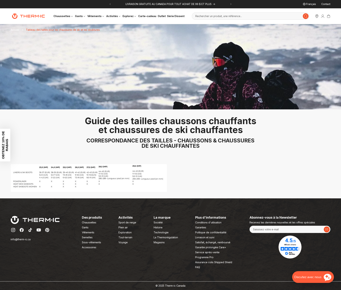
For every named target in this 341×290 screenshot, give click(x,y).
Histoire (158, 227)
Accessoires (89, 247)
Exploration (125, 232)
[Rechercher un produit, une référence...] (305, 16)
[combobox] (250, 16)
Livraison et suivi (204, 237)
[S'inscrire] (327, 229)
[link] (322, 16)
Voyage (123, 242)
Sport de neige (127, 222)
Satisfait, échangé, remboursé (212, 242)
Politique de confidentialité (210, 232)
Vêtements (88, 232)
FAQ (197, 267)
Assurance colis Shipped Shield (213, 262)
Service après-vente (207, 252)
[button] (63, 16)
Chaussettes (89, 222)
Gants (85, 227)
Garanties (200, 227)
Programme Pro (204, 257)
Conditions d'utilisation (208, 222)
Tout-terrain (125, 237)
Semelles (87, 237)
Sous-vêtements (91, 242)
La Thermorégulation (166, 237)
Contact (325, 4)
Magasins (159, 242)
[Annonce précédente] (110, 4)
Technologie (161, 232)
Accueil (15, 29)
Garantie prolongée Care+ (210, 247)
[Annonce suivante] (230, 4)
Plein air (123, 227)
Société (158, 222)
